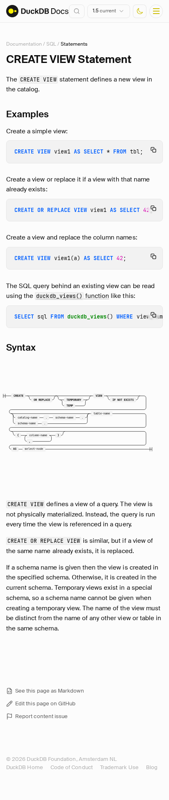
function (72, 296)
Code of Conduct (71, 767)
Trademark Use (119, 767)
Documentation (24, 44)
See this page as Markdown (49, 690)
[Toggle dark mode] (139, 11)
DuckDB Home (24, 767)
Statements (74, 44)
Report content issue (41, 716)
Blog (152, 767)
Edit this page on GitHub (45, 703)
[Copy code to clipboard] (153, 150)
